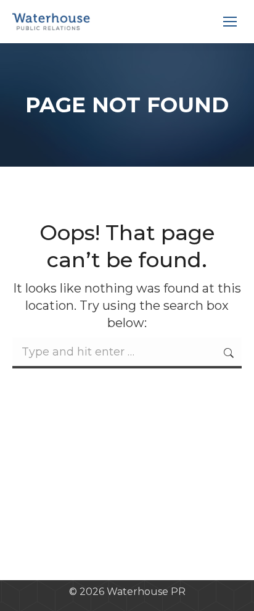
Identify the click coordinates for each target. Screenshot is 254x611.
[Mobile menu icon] (230, 21)
